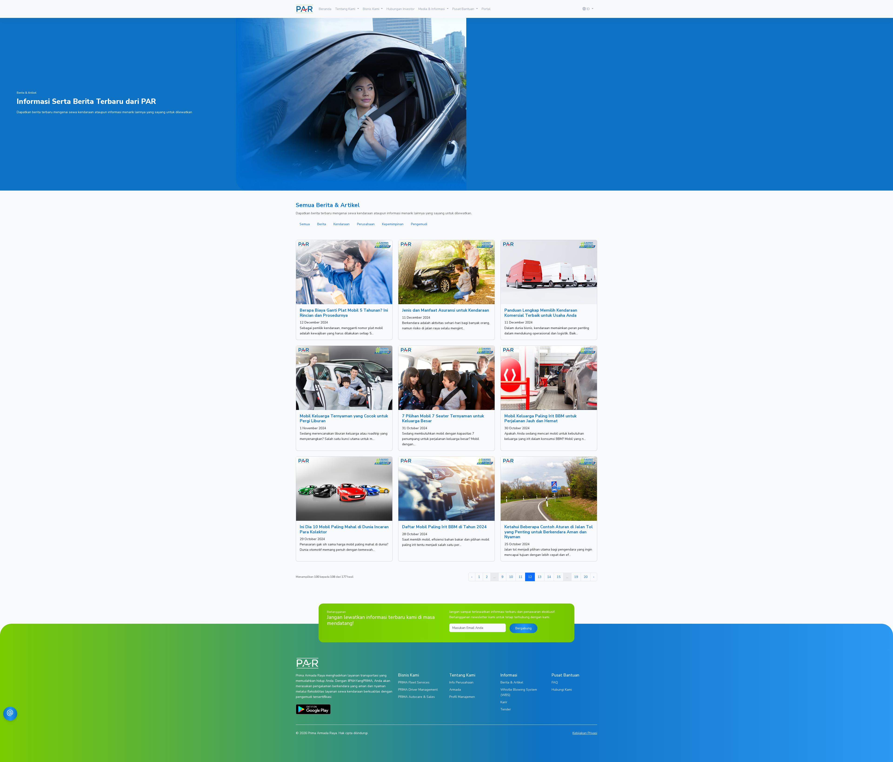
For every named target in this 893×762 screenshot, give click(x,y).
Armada (455, 689)
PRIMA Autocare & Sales (416, 696)
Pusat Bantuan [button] (463, 9)
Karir (503, 702)
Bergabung (523, 628)
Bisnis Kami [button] (371, 9)
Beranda (325, 9)
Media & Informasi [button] (432, 9)
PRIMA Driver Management (418, 689)
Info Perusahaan (461, 682)
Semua (305, 224)
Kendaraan (341, 224)
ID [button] (588, 9)
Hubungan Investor (401, 9)
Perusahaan (366, 224)
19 (576, 576)
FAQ (555, 682)
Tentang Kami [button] (345, 9)
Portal (486, 9)
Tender (505, 709)
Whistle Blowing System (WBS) (518, 692)
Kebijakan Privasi (585, 733)
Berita (321, 224)
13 (539, 576)
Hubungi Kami (562, 689)
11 (520, 576)
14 (549, 576)
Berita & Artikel (511, 682)
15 (558, 576)
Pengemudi (419, 224)
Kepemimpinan (392, 224)
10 (511, 576)
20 (585, 576)
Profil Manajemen (462, 696)
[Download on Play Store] (313, 709)
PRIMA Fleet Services (414, 682)
